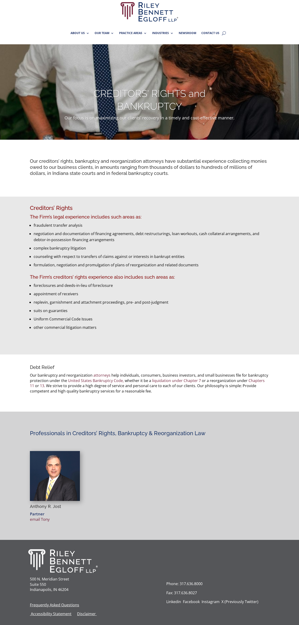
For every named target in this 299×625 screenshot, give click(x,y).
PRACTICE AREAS (130, 33)
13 (42, 385)
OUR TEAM (102, 33)
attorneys (153, 161)
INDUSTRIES (160, 33)
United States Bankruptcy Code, (96, 380)
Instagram (211, 601)
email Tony (40, 519)
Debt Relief (42, 367)
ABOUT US (78, 33)
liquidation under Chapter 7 (176, 380)
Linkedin (173, 601)
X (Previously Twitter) (239, 601)
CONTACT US (210, 33)
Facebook (191, 601)
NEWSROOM (187, 33)
